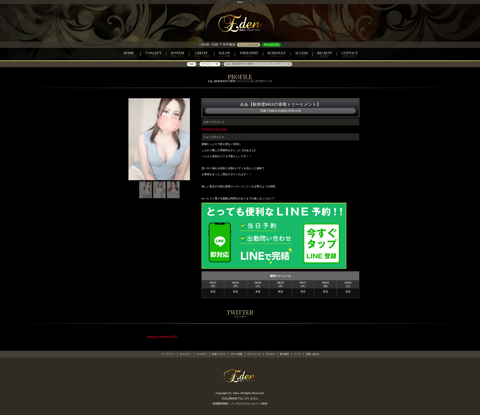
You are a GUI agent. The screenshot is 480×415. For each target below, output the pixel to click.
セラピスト (185, 354)
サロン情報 (236, 354)
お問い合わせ (312, 354)
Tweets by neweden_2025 (161, 336)
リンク (297, 354)
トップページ (168, 354)
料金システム (219, 354)
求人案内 (284, 354)
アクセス (270, 354)
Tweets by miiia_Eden (214, 129)
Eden (236, 393)
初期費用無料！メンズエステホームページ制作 (240, 403)
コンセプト (201, 354)
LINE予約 (272, 44)
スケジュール (254, 354)
